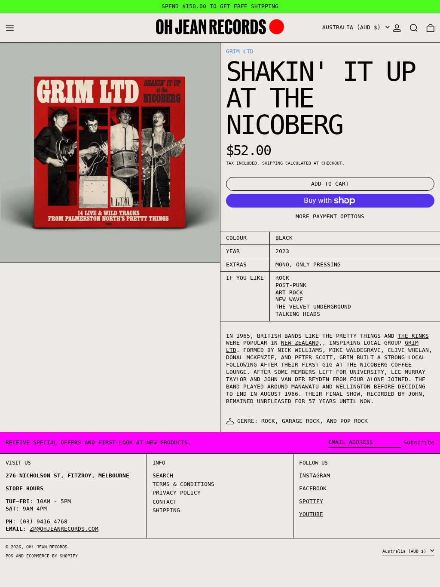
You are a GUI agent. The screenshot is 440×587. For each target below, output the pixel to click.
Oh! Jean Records (46, 546)
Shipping (272, 162)
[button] (413, 28)
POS (9, 555)
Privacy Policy (177, 492)
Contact (165, 501)
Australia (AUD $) (353, 27)
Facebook (313, 488)
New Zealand (300, 342)
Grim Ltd (240, 51)
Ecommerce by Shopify (52, 555)
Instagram (314, 475)
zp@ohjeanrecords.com (64, 529)
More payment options (330, 216)
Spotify (311, 501)
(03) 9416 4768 (43, 521)
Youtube (311, 514)
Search (163, 475)
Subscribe (418, 442)
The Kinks (413, 336)
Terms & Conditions (183, 484)
